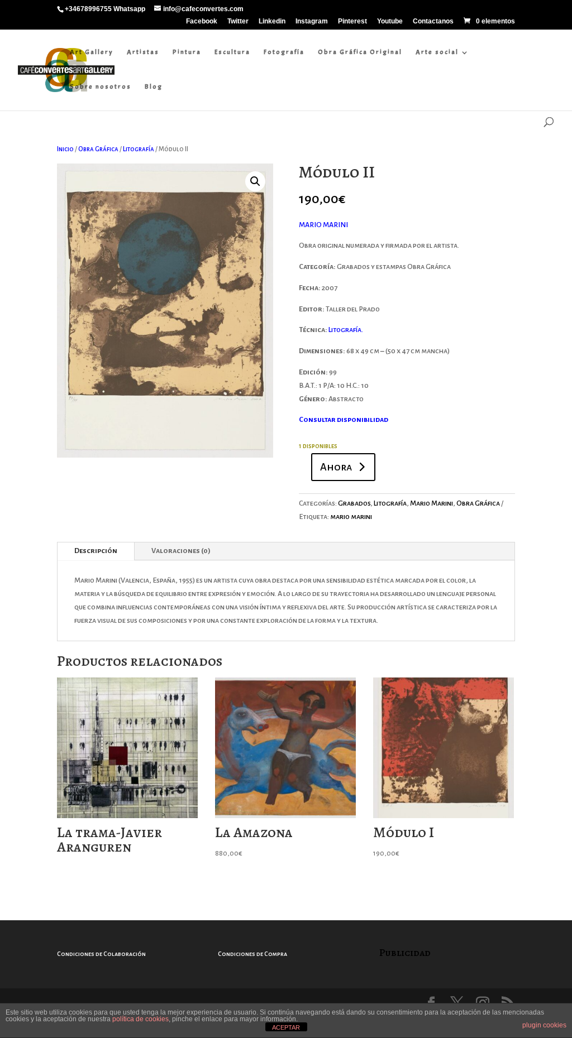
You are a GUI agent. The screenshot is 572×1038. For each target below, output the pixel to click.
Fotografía (284, 51)
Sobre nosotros (100, 86)
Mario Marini (431, 503)
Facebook (201, 21)
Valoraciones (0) (181, 551)
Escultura (232, 51)
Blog (154, 86)
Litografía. (345, 330)
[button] (255, 181)
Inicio (65, 149)
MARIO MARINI (323, 225)
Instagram (311, 21)
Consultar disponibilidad (343, 420)
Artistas (143, 51)
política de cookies (140, 1019)
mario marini (351, 517)
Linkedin (272, 21)
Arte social (437, 51)
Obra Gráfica (98, 149)
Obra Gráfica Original (360, 51)
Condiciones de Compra (252, 953)
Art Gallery (91, 51)
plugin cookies (544, 1025)
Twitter (238, 21)
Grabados (354, 503)
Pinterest (352, 21)
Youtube (390, 21)
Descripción (95, 551)
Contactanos (433, 21)
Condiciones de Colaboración (101, 953)
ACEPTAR (286, 1027)
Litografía (138, 149)
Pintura (187, 51)
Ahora (336, 467)
